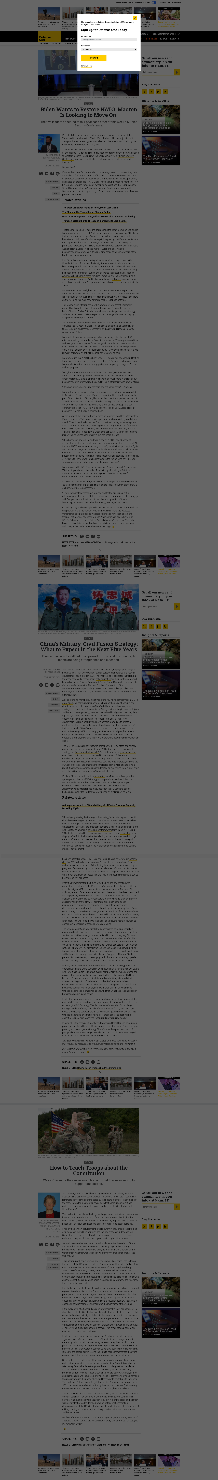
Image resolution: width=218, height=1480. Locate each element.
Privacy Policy (86, 66)
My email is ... (87, 36)
